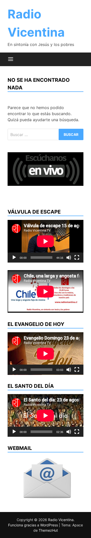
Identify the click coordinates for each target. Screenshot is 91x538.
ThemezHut (48, 530)
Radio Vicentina (61, 520)
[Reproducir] (14, 257)
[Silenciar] (68, 257)
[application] (45, 241)
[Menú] (10, 59)
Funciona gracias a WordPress (33, 525)
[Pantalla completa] (76, 257)
